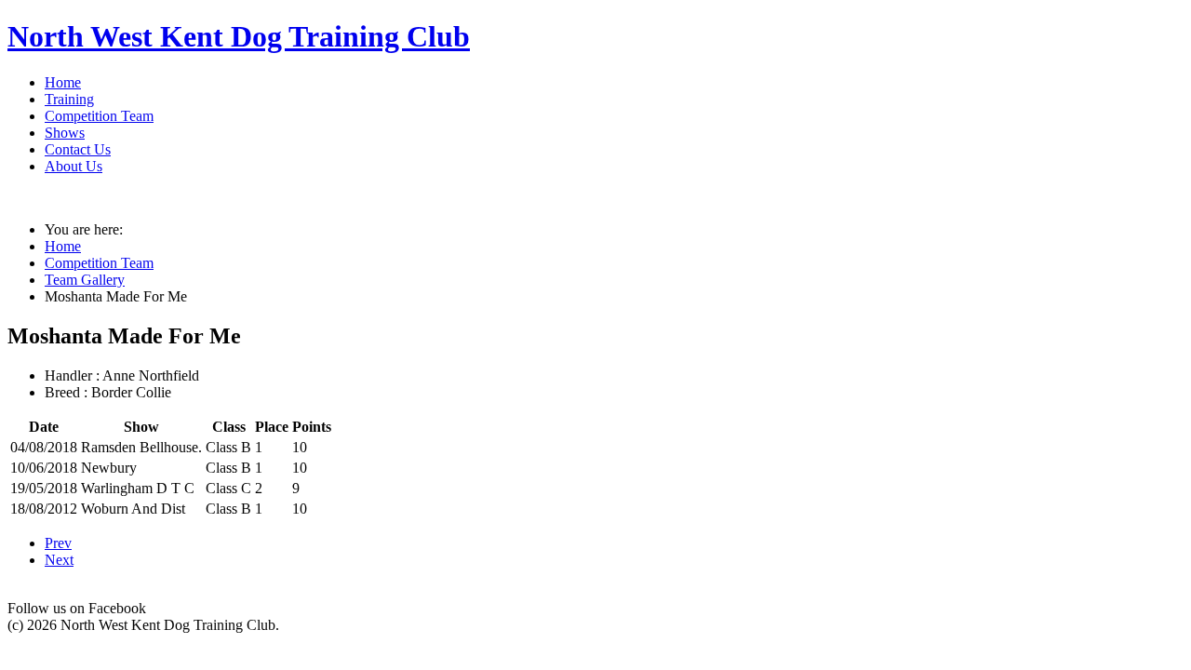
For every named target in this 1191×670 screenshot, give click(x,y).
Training (69, 99)
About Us (73, 166)
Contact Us (78, 149)
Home (63, 82)
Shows (65, 133)
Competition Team (99, 116)
